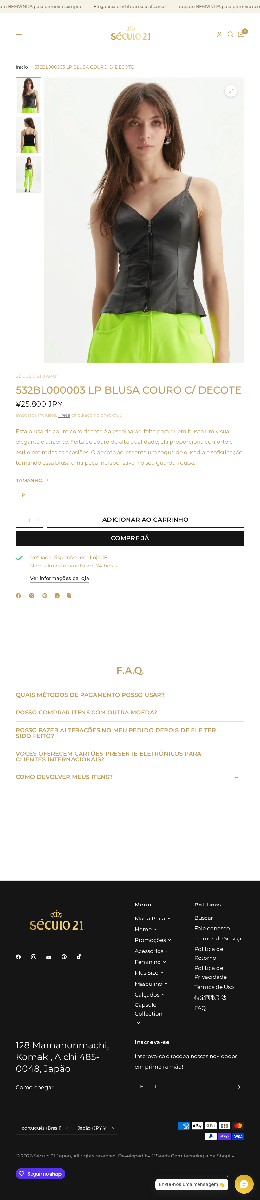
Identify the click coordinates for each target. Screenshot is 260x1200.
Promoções (150, 940)
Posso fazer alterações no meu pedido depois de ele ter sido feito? (116, 732)
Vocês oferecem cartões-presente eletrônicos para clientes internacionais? (108, 756)
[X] (33, 596)
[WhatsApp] (58, 596)
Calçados (147, 994)
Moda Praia (150, 918)
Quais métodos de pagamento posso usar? (90, 695)
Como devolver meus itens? (64, 776)
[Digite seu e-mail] (237, 1086)
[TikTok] (84, 957)
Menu (143, 904)
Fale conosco (212, 928)
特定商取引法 (210, 997)
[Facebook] (19, 596)
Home (143, 929)
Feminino (148, 961)
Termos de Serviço (219, 938)
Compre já (130, 538)
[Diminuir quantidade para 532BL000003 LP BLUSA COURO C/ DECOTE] (21, 520)
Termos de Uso (214, 987)
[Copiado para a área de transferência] (70, 596)
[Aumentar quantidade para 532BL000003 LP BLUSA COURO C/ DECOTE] (38, 520)
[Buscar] (230, 34)
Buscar (203, 917)
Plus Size (146, 972)
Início (22, 67)
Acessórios (149, 951)
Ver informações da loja (59, 578)
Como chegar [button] (35, 1087)
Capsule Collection (148, 1009)
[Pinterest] (46, 596)
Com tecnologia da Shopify (202, 1156)
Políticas (208, 904)
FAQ (200, 1007)
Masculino (148, 983)
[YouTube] (53, 958)
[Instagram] (38, 957)
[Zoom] (231, 91)
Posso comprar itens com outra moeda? (86, 712)
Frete (64, 415)
